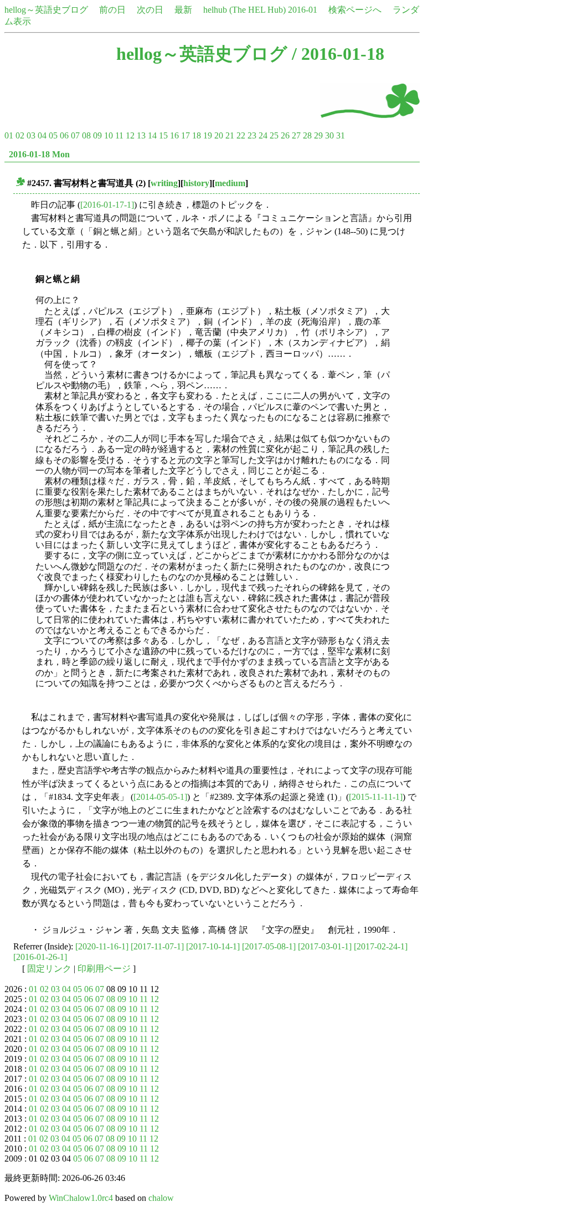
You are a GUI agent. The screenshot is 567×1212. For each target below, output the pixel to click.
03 (31, 135)
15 (163, 135)
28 (307, 135)
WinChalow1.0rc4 (81, 1198)
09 (97, 135)
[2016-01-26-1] (40, 957)
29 (318, 135)
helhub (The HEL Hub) (244, 9)
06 (64, 135)
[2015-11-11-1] (376, 797)
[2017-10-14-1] (213, 946)
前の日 (112, 9)
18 (196, 135)
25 (274, 135)
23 (252, 135)
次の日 (150, 9)
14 (152, 135)
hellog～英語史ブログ (46, 9)
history (196, 183)
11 (119, 135)
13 (141, 135)
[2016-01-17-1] (107, 204)
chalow (161, 1198)
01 (8, 135)
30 (329, 135)
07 (75, 135)
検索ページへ (355, 9)
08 (86, 135)
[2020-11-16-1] (101, 946)
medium (230, 183)
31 (340, 135)
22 (240, 135)
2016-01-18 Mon (39, 154)
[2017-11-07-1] (157, 946)
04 (42, 135)
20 (218, 135)
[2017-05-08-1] (269, 946)
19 (207, 135)
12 (130, 135)
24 (263, 135)
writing (164, 183)
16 (174, 135)
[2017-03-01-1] (325, 946)
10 (108, 135)
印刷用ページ (104, 968)
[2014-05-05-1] (160, 797)
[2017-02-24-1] (381, 946)
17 (185, 135)
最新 (183, 9)
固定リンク (49, 968)
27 (296, 135)
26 (285, 135)
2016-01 (302, 9)
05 (53, 135)
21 (229, 135)
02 (20, 135)
